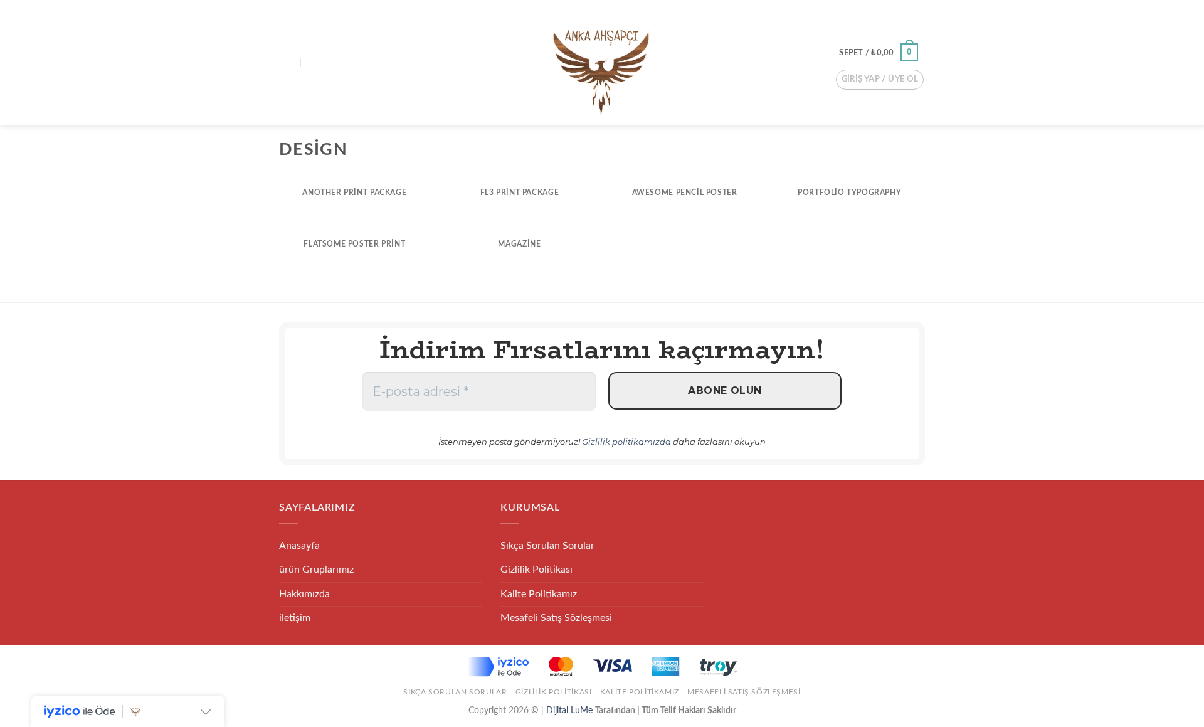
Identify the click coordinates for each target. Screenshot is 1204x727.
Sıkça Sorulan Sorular (547, 546)
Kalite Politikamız (538, 594)
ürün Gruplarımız (316, 570)
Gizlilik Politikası (536, 570)
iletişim (294, 618)
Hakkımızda (304, 594)
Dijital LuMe (570, 710)
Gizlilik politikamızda (626, 442)
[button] (286, 62)
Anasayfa (299, 546)
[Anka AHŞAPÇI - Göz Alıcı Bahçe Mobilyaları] (601, 62)
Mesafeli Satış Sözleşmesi (556, 618)
